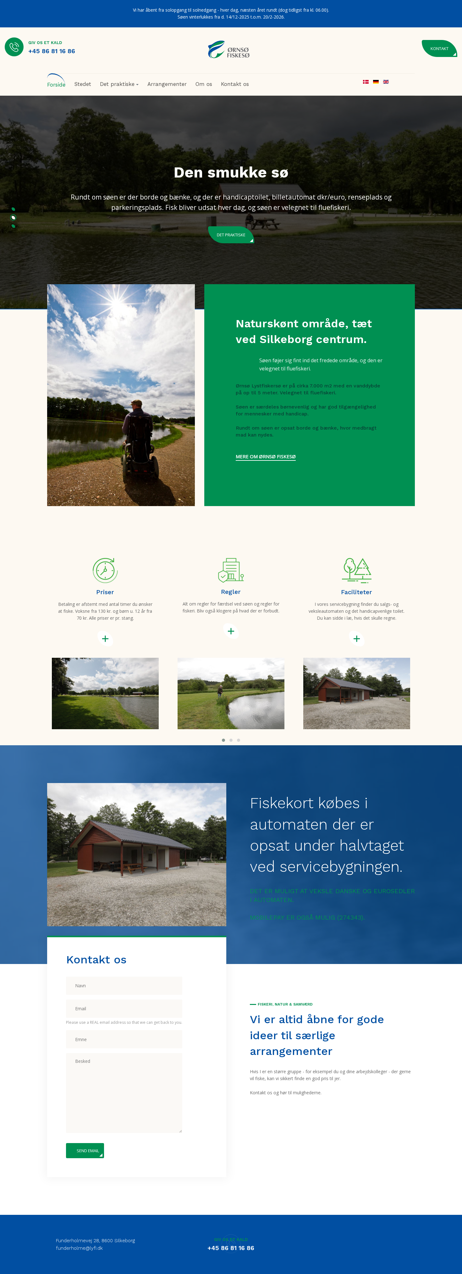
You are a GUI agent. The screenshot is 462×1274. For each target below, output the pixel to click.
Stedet (82, 84)
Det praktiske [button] (117, 84)
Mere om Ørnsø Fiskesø (266, 456)
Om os (203, 84)
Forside (56, 85)
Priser (105, 592)
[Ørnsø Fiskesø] (229, 49)
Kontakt (439, 48)
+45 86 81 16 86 (51, 51)
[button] (13, 210)
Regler (231, 591)
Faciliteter (231, 224)
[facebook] (409, 1242)
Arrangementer (167, 84)
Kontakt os (235, 84)
